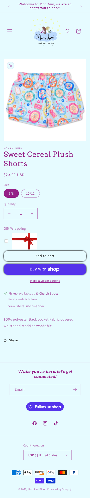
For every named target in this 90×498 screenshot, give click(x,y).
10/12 (30, 193)
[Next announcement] (81, 6)
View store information (26, 306)
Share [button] (13, 340)
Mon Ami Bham (37, 489)
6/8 (11, 193)
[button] (9, 31)
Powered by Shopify (59, 489)
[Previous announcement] (9, 6)
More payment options (45, 280)
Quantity (10, 204)
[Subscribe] (75, 389)
